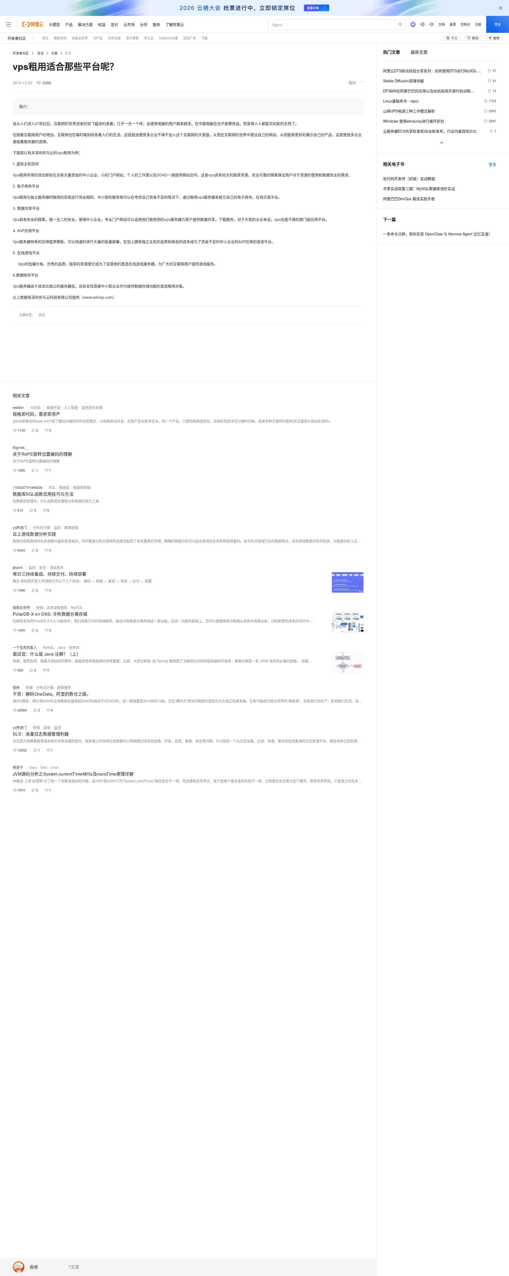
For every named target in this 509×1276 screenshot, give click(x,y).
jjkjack (18, 567)
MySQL (77, 607)
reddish (18, 407)
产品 (69, 24)
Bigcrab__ (20, 447)
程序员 (74, 647)
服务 (156, 24)
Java (61, 647)
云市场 (129, 24)
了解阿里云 (174, 24)
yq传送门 (20, 527)
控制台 (465, 24)
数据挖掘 (71, 527)
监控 (57, 527)
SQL (52, 487)
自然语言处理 (92, 407)
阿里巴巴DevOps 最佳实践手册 (409, 198)
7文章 (73, 1267)
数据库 (64, 487)
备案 (453, 24)
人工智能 (71, 407)
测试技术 (57, 567)
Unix (43, 767)
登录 (497, 24)
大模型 (54, 24)
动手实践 (114, 38)
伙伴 (143, 24)
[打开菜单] (8, 24)
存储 (39, 607)
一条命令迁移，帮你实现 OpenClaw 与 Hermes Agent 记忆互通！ (437, 233)
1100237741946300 (27, 487)
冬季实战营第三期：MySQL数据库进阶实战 (419, 188)
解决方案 (85, 24)
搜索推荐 (64, 687)
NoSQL (48, 647)
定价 (114, 24)
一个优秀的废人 (25, 647)
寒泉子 (18, 767)
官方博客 (132, 38)
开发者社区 (16, 38)
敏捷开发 (53, 407)
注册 (478, 24)
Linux (55, 767)
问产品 (98, 38)
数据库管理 (81, 487)
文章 (54, 53)
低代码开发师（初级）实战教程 (409, 178)
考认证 (148, 38)
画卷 (34, 1267)
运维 (46, 727)
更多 (492, 164)
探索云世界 (21, 607)
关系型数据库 (57, 607)
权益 (102, 24)
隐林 (16, 687)
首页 (45, 38)
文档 (441, 24)
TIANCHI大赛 (168, 38)
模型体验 (60, 38)
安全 (40, 53)
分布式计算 (41, 527)
